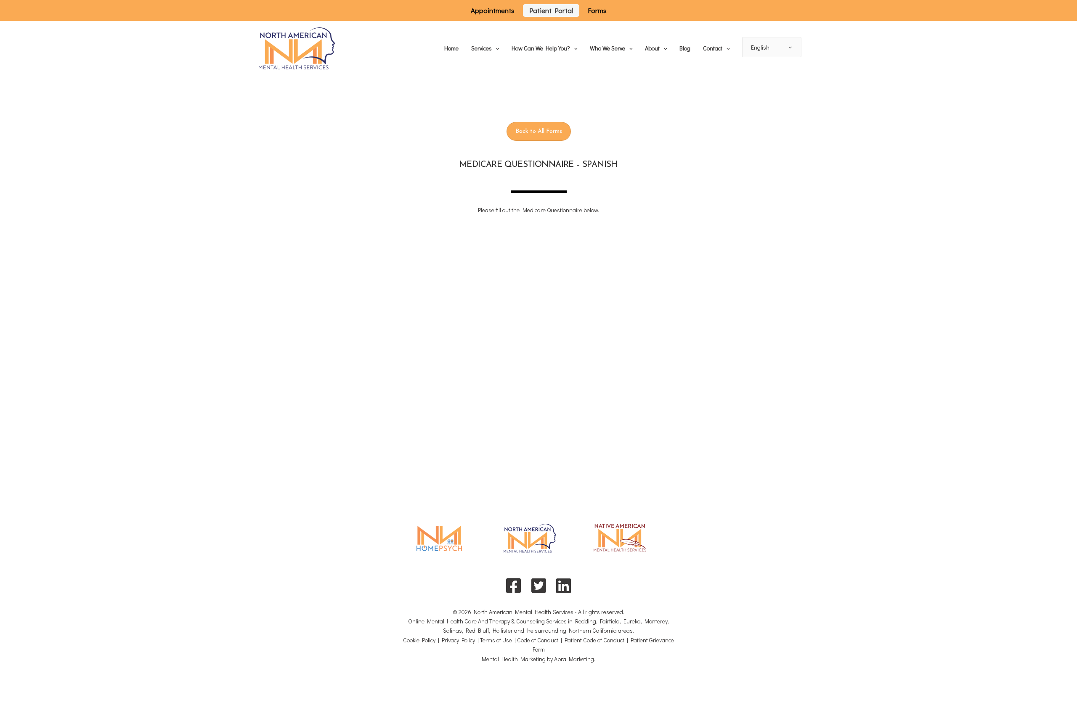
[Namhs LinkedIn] (563, 585)
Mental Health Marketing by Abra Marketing (538, 659)
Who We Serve (607, 48)
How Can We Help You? (541, 48)
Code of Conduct (537, 640)
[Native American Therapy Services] (620, 543)
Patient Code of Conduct (594, 640)
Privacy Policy (458, 640)
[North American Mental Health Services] (297, 48)
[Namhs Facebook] (513, 585)
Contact (712, 48)
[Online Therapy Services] (439, 543)
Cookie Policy (419, 640)
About (652, 48)
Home (451, 48)
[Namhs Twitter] (538, 585)
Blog (684, 48)
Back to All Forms (538, 131)
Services (481, 48)
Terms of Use (496, 640)
